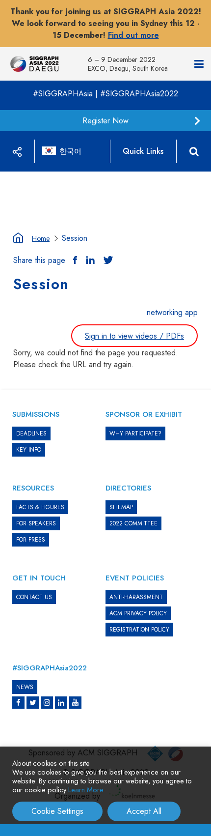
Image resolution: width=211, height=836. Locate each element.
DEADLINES (31, 433)
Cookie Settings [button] (57, 811)
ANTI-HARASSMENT (136, 597)
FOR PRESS (30, 539)
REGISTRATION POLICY (139, 629)
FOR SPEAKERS (36, 523)
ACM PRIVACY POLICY (138, 613)
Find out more (133, 35)
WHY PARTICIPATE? (135, 433)
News (24, 687)
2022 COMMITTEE (133, 523)
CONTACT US (34, 597)
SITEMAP (121, 507)
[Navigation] (199, 63)
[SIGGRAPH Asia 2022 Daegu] (34, 64)
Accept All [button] (144, 811)
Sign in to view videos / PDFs (134, 336)
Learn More (86, 789)
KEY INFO (28, 449)
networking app (172, 312)
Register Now (105, 120)
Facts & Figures (40, 507)
